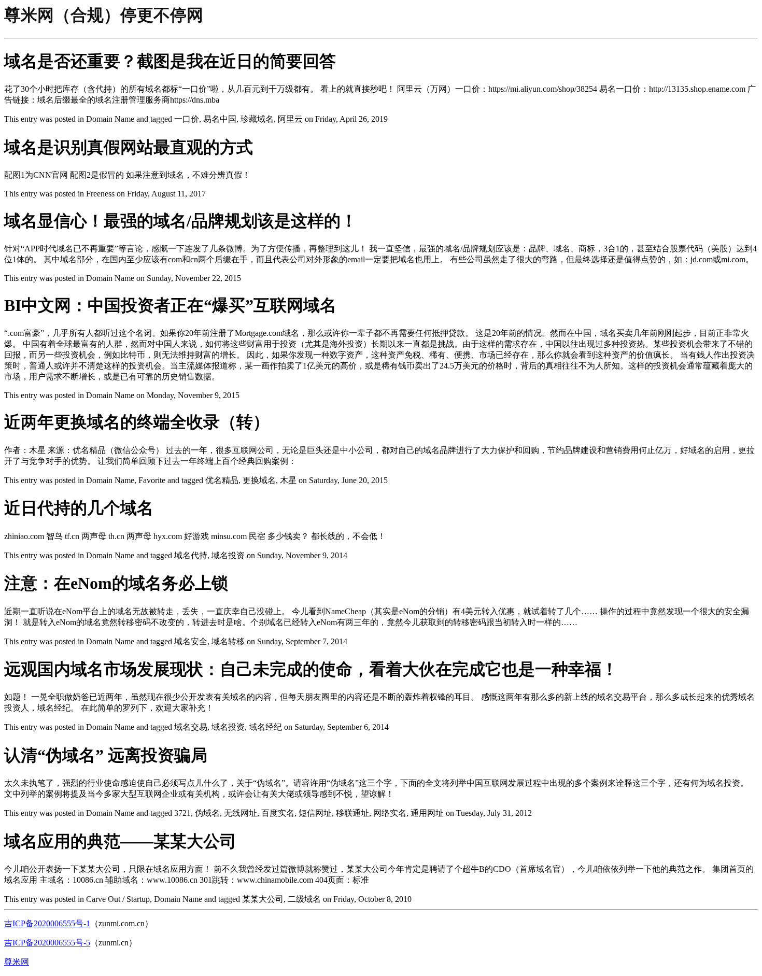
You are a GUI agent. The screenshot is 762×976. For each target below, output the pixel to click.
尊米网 (16, 961)
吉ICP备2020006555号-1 (47, 923)
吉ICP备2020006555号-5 (47, 942)
